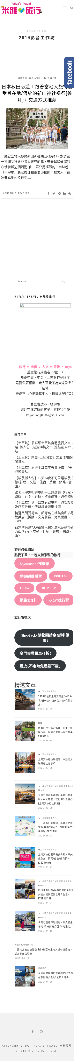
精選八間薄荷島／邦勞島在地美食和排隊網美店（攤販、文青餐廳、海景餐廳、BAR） (44, 517)
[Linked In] (64, 193)
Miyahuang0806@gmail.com (45, 415)
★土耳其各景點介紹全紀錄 (50, 785)
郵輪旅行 (42, 968)
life (40, 722)
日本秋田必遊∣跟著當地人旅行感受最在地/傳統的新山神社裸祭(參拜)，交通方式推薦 (37, 93)
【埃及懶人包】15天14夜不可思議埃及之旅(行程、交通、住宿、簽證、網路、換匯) (44, 482)
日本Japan (34, 77)
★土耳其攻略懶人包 (47, 691)
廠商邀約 (22, 77)
